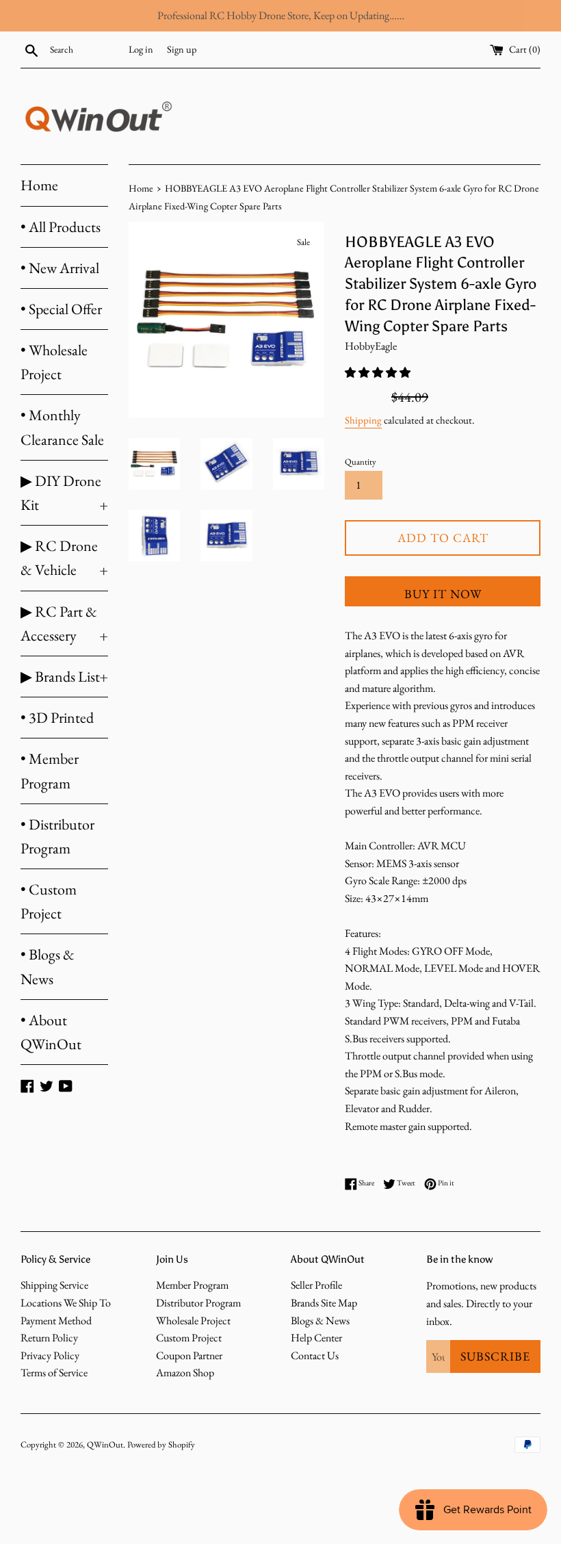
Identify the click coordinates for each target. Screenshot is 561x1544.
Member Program (192, 1285)
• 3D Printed (57, 718)
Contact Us (315, 1355)
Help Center (316, 1337)
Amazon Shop (185, 1372)
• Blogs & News (48, 966)
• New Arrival (60, 268)
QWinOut (105, 1444)
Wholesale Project (193, 1320)
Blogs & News (320, 1320)
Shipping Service (54, 1285)
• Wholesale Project (54, 362)
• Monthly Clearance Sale (62, 427)
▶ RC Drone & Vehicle (64, 558)
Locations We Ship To (66, 1303)
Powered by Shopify (161, 1444)
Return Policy (49, 1337)
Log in (141, 48)
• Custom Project (49, 901)
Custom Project (189, 1337)
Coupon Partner (189, 1355)
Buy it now (443, 594)
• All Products (61, 227)
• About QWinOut (51, 1032)
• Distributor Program (57, 836)
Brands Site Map (324, 1303)
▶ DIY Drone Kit (64, 493)
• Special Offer (61, 309)
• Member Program (50, 771)
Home (39, 185)
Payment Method (56, 1320)
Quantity (360, 461)
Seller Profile (316, 1285)
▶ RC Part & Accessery (64, 623)
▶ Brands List (64, 676)
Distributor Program (198, 1303)
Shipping (363, 419)
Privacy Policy (50, 1355)
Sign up (181, 48)
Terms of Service (54, 1372)
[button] (379, 372)
